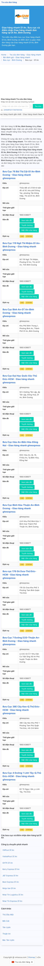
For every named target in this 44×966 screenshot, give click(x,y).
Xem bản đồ (26, 220)
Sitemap (31, 957)
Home (3, 55)
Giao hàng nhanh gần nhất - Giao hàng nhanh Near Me (22, 114)
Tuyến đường (27, 225)
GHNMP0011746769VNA (13, 110)
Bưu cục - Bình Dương (12, 60)
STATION (29, 236)
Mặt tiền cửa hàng (29, 230)
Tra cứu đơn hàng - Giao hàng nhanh (25, 55)
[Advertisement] (22, 82)
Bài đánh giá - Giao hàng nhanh (16, 57)
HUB (22, 236)
